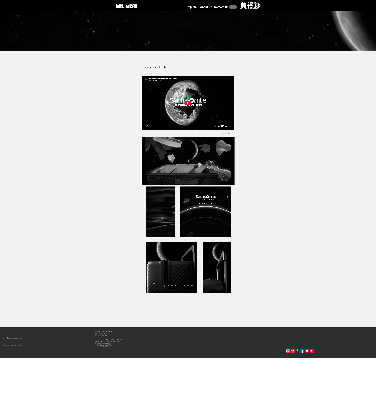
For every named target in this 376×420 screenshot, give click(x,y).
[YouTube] (307, 351)
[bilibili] (288, 351)
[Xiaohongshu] (293, 351)
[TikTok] (297, 351)
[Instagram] (312, 351)
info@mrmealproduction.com (104, 331)
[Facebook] (302, 351)
